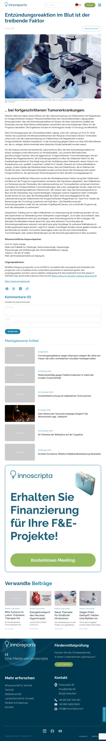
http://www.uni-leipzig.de (17, 281)
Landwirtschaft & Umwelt (19, 698)
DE (79, 5)
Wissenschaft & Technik (18, 685)
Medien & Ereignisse (16, 702)
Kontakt (90, 5)
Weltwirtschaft (13, 694)
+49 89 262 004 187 (69, 699)
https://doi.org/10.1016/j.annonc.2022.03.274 (74, 276)
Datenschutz (96, 736)
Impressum (83, 736)
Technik (9, 689)
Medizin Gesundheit (92, 28)
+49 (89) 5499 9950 (69, 704)
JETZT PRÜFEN (64, 664)
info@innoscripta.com (71, 708)
